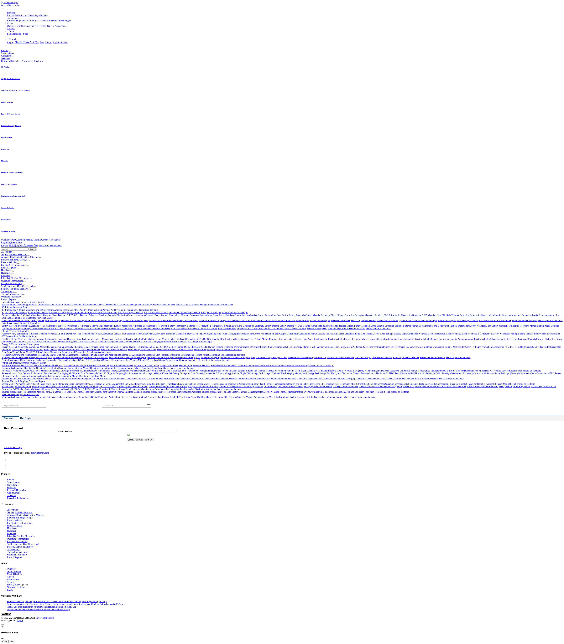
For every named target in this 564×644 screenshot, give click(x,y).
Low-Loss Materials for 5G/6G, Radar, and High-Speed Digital (117, 312)
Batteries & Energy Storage (14, 259)
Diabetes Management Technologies (73, 355)
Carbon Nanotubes (136, 315)
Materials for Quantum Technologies (313, 320)
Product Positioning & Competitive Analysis (84, 304)
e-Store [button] (19, 242)
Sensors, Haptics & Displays (14, 288)
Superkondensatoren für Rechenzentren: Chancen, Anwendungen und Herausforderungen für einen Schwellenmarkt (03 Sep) (65, 604)
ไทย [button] (36, 245)
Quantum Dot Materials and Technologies (418, 320)
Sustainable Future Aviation (44, 341)
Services (5, 304)
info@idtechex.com (40, 453)
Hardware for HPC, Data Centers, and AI (395, 373)
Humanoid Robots (219, 370)
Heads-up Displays (66, 339)
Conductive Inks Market (245, 315)
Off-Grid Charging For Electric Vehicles (221, 339)
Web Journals (32, 20)
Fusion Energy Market (298, 347)
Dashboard (8, 418)
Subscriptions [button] (7, 53)
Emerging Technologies (60, 20)
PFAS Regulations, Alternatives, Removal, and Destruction (58, 352)
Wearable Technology (11, 296)
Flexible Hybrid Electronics (146, 365)
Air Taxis (77, 333)
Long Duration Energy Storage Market (20, 328)
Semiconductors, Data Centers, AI (17, 286)
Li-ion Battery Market (495, 325)
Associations (60, 26)
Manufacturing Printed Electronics (194, 365)
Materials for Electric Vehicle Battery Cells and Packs (173, 320)
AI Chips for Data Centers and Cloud (85, 373)
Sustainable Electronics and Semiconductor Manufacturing (281, 365)
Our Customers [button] (18, 239)
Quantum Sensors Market (129, 368)
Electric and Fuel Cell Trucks (358, 333)
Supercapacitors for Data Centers (267, 328)
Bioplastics (121, 315)
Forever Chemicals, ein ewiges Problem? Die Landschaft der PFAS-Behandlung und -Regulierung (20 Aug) (57, 601)
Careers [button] (44, 239)
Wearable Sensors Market (498, 384)
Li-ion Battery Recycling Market (38, 318)
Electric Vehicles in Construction (476, 333)
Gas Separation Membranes (322, 347)
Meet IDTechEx (39, 26)
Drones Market (310, 333)
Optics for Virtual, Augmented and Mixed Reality (259, 397)
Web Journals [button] (27, 61)
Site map (11, 582)
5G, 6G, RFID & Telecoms (14, 254)
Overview (11, 26)
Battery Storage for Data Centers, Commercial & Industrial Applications (313, 325)
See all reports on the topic (146, 310)
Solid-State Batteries (227, 328)
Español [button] (51, 245)
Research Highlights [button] (10, 61)
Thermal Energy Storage (294, 328)
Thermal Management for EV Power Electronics (120, 341)
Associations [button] (55, 239)
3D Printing (6, 251)
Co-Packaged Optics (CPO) (79, 360)
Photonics (5, 275)
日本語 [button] (12, 245)
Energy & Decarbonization (13, 265)
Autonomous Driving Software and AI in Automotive (72, 370)
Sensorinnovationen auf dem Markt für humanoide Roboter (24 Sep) (38, 609)
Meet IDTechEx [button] (33, 239)
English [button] (4, 245)
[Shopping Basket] (1, 7)
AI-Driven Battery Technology (172, 325)
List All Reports (8, 299)
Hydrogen (6, 273)
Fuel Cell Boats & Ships (25, 336)
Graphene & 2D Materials (424, 315)
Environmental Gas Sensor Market (194, 384)
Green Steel (389, 347)
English (10, 42)
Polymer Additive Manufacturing (117, 310)
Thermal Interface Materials (524, 320)
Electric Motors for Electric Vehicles (444, 333)
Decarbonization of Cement (247, 347)
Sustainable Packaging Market (169, 389)
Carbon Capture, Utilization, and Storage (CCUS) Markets (149, 347)
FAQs (10, 590)
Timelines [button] (38, 61)
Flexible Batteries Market (406, 325)
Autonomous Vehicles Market (115, 333)
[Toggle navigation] (3, 8)
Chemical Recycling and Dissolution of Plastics (167, 315)
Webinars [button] (5, 58)
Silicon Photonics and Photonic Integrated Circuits (181, 360)
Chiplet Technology (249, 373)
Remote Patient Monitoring (207, 355)
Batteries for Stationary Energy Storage (261, 325)
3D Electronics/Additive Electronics (56, 310)
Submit (33, 249)
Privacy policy (13, 584)
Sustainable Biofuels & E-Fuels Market (175, 349)
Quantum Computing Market (103, 368)
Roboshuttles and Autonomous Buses (386, 339)
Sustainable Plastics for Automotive (495, 320)
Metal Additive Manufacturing (88, 310)
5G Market (33, 312)
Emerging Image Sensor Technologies (160, 384)
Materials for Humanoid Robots (253, 320)
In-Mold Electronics (169, 365)
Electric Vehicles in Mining (504, 333)
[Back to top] (1, 623)
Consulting (33, 15)
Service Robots (509, 370)
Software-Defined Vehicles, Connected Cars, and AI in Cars (127, 378)
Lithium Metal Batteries (548, 325)
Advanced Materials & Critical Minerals (19, 257)
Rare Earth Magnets (447, 320)
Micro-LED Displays (148, 360)
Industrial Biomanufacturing (543, 315)
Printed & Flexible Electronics (15, 278)
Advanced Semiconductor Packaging (28, 360)
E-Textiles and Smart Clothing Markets (195, 397)
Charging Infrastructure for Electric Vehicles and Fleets (253, 333)
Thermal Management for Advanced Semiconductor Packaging (326, 378)
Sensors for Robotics (491, 370)
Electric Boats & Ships (382, 333)
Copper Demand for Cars (269, 315)
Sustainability (7, 291)
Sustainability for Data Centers (142, 349)
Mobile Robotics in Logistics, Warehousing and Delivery (362, 370)
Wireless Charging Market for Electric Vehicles (165, 341)
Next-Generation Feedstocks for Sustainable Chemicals (440, 386)
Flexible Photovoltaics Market (274, 347)
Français (48, 42)
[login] (20, 620)
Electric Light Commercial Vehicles (410, 333)
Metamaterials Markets (157, 312)
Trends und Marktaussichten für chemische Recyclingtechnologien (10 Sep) (42, 607)
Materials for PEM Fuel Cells (282, 320)
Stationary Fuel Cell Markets (114, 349)
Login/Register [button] (8, 242)
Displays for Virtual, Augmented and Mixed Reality (118, 384)
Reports (10, 15)
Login (12, 641)
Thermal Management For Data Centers (374, 378)
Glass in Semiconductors (364, 373)
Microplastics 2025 (405, 386)
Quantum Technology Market (155, 368)
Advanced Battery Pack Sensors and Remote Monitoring (106, 325)
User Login (25, 418)
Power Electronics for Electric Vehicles (325, 339)
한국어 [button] (29, 245)
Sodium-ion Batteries (207, 328)
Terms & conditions (16, 587)
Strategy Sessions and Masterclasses (216, 304)
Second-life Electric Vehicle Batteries (133, 328)
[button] (11, 12)
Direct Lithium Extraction (342, 315)
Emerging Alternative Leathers (369, 315)
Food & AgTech (8, 267)
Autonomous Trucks (91, 333)
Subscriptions (21, 15)
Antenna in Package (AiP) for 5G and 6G (68, 312)
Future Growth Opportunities (23, 304)
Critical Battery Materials (293, 315)
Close (4, 641)
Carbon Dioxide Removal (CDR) (192, 347)
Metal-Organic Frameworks (363, 320)
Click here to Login (13, 447)
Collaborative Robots (155, 370)
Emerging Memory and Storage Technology (305, 373)
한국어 (35, 42)
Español (57, 42)
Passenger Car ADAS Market (254, 339)
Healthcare (6, 270)
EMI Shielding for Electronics (398, 315)
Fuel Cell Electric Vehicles (13, 339)
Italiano (64, 42)
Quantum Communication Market (184, 312)
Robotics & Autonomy (11, 283)
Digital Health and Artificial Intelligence (109, 355)
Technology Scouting (151, 304)
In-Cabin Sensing (237, 370)
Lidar (113, 360)
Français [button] (43, 245)
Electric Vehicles (9, 262)
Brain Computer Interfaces (81, 384)
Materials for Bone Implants (135, 320)
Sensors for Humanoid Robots (467, 370)
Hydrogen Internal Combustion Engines (433, 347)
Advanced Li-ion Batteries (145, 325)
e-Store (24, 34)
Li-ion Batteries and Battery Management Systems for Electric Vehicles (452, 325)
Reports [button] (4, 50)
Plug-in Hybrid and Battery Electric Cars (288, 339)
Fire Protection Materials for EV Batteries (42, 392)
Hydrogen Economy (405, 347)
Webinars (43, 15)
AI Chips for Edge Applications (118, 373)
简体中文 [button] (21, 245)
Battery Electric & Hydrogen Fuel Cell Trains (206, 333)
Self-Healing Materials (467, 320)
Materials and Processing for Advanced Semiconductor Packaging (91, 320)
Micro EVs (197, 339)
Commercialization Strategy (50, 304)
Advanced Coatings (98, 315)
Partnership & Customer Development (123, 304)
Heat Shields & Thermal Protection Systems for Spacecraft (464, 315)
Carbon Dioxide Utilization (220, 347)
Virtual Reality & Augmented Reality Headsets (304, 397)
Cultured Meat (24, 352)
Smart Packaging (215, 312)
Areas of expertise (20, 302)
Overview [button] (5, 239)
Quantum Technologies (12, 281)
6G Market (43, 312)
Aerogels (112, 315)
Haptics (214, 384)
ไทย (42, 42)
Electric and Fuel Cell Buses (331, 333)
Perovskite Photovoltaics (69, 349)
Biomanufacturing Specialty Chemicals (65, 347)
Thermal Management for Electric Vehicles (77, 341)
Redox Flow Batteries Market (102, 328)
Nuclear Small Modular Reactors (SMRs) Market (34, 349)
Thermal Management (11, 294)
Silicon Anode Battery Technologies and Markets (174, 328)
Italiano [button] (58, 245)
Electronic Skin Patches (157, 355)
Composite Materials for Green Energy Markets (212, 315)
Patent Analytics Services (187, 304)
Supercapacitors (244, 328)
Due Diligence (168, 304)
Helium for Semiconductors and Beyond (510, 315)
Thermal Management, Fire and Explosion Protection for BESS (336, 328)
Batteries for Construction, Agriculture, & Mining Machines (214, 325)
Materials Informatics (340, 320)
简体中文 (27, 42)
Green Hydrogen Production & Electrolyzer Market (360, 347)
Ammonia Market (38, 347)
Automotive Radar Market (35, 370)
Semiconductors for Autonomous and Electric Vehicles (464, 339)
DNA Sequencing (137, 355)
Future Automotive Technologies (42, 339)
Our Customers (24, 26)
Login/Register (14, 34)
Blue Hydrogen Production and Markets (102, 347)
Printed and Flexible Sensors (224, 365)
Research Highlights (16, 20)
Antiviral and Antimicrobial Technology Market (34, 355)
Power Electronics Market (356, 339)
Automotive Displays (56, 360)
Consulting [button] (6, 55)
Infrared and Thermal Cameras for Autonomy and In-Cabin (273, 370)
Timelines (44, 20)
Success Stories (37, 302)
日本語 (18, 42)
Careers (50, 26)
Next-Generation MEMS (542, 373)
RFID (203, 312)
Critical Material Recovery (317, 315)
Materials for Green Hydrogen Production (218, 320)
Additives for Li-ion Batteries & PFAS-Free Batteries (63, 315)
